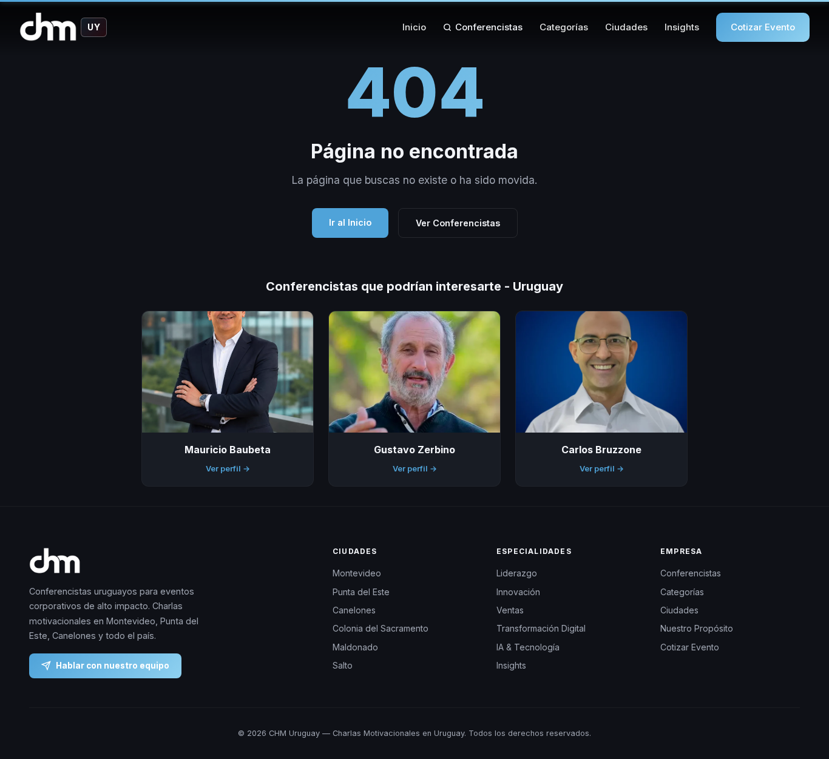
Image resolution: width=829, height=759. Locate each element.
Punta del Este (361, 591)
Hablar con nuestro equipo (112, 665)
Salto (343, 665)
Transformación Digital (541, 628)
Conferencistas (489, 27)
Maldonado (355, 646)
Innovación (518, 591)
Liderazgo (516, 573)
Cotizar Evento (763, 27)
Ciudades (626, 27)
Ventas (510, 610)
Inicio (414, 27)
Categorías (564, 27)
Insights (682, 27)
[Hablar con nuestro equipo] (797, 687)
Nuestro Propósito (696, 628)
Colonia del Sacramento (380, 628)
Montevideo (357, 573)
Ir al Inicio (350, 222)
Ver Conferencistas (458, 223)
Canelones (354, 610)
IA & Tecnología (528, 646)
